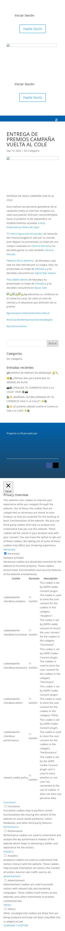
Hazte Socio (32, 28)
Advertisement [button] (11, 876)
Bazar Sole (41, 287)
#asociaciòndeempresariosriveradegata (30, 319)
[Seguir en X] (56, 465)
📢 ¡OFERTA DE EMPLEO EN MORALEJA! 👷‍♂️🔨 (32, 372)
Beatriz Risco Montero (20, 260)
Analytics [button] (8, 851)
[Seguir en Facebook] (49, 465)
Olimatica (40, 269)
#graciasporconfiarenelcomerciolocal (28, 313)
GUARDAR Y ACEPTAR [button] (15, 925)
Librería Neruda (40, 246)
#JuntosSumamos (17, 326)
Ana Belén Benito (18, 279)
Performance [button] (10, 827)
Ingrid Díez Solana (45, 273)
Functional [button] (9, 802)
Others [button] (7, 904)
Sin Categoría (31, 150)
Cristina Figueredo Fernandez (25, 233)
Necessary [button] (9, 549)
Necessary (14, 553)
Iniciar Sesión (24, 15)
